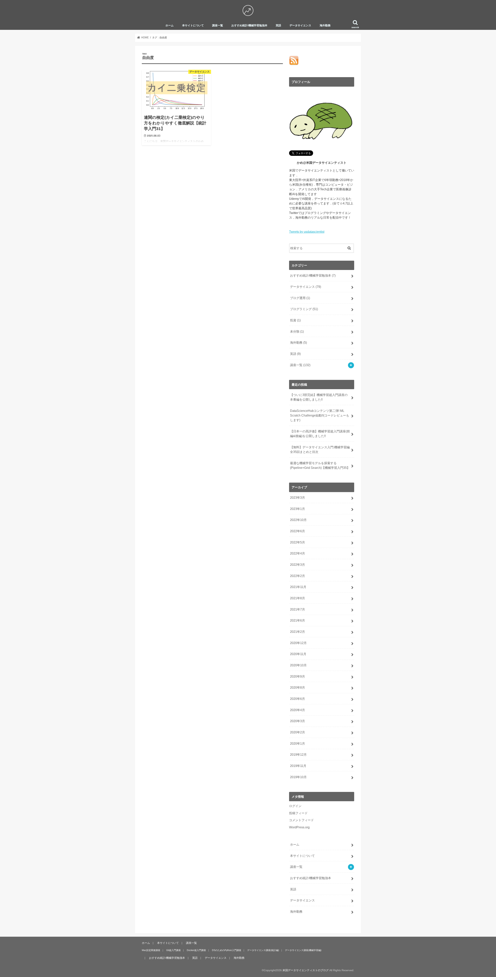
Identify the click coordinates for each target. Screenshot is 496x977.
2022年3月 (297, 564)
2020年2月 (297, 732)
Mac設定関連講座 (151, 950)
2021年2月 (297, 631)
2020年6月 (297, 698)
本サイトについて (193, 25)
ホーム (169, 25)
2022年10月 (298, 520)
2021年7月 (297, 609)
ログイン (295, 806)
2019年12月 (298, 754)
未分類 (297, 331)
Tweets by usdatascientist (306, 231)
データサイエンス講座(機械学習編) (303, 950)
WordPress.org (299, 827)
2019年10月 (298, 777)
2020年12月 (298, 643)
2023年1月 (297, 508)
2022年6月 (297, 531)
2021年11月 (298, 587)
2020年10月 (298, 665)
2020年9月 (297, 676)
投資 (295, 320)
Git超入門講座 (173, 950)
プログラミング (304, 309)
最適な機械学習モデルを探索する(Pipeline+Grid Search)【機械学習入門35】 (320, 465)
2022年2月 (297, 576)
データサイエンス (300, 25)
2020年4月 (297, 710)
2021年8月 (297, 598)
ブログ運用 (300, 298)
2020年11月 (298, 654)
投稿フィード (298, 813)
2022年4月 (297, 553)
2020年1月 (297, 743)
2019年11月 (298, 765)
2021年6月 (297, 620)
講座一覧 (217, 25)
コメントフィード (301, 820)
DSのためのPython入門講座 (226, 950)
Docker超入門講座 (196, 950)
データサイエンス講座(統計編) (263, 950)
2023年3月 (297, 497)
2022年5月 (297, 542)
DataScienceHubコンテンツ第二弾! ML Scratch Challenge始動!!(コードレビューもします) (319, 415)
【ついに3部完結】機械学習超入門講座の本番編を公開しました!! (319, 397)
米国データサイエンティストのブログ (305, 970)
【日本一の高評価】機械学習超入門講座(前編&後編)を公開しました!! (320, 433)
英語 (278, 25)
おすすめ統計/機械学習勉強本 (249, 25)
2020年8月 (297, 687)
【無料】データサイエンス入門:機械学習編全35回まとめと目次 (320, 449)
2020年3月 (297, 721)
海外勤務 (325, 25)
